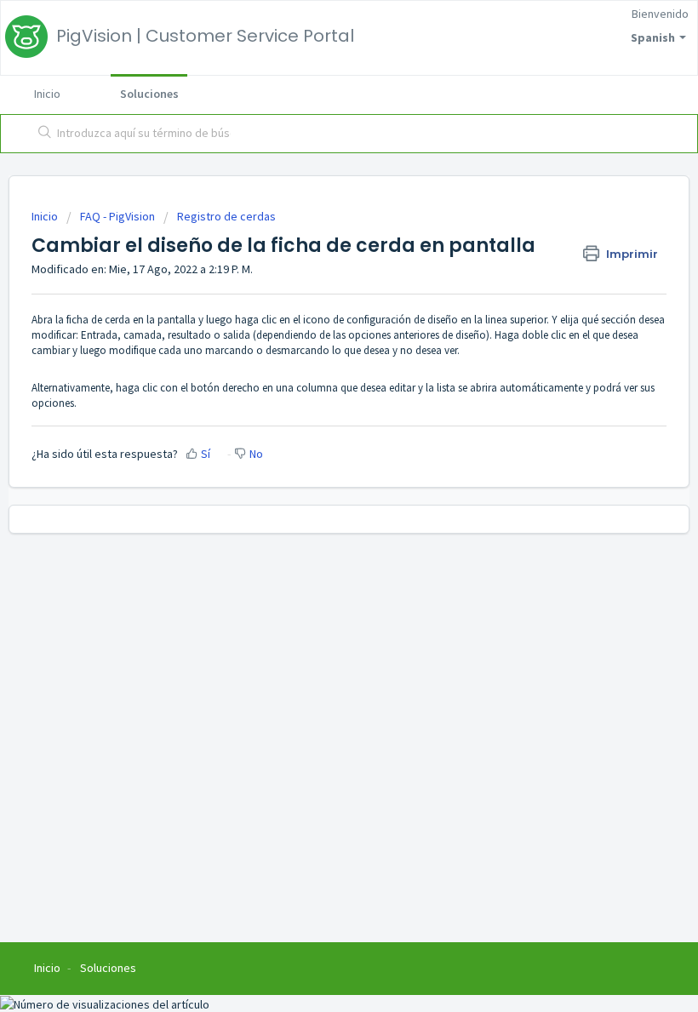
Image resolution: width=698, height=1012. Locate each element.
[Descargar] (317, 496)
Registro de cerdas (226, 216)
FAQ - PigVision (117, 216)
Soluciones (149, 93)
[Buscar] (41, 134)
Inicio (47, 93)
